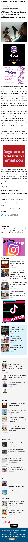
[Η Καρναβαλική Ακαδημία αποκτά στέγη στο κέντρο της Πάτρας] (5, 348)
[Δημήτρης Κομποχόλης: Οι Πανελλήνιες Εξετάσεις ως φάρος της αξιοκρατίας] (4, 377)
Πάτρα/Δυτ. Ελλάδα (13, 8)
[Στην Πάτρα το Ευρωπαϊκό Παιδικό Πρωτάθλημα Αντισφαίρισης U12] (4, 512)
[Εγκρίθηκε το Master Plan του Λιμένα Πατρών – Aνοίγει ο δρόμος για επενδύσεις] (4, 493)
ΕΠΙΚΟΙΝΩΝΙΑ (14, 525)
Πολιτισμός (17, 8)
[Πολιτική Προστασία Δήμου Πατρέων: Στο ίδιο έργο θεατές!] (4, 384)
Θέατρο (8, 8)
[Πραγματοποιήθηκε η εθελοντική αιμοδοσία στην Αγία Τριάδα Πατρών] (5, 286)
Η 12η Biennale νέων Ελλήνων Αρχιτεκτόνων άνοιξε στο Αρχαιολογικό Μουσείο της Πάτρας (16, 460)
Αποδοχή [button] (12, 539)
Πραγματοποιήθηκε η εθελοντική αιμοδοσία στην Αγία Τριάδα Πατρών (18, 284)
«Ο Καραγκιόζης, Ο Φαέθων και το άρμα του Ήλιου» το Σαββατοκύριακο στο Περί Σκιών (13, 14)
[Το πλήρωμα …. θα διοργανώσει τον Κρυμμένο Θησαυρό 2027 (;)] (5, 330)
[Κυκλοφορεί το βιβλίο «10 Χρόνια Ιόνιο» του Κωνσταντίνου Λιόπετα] (4, 412)
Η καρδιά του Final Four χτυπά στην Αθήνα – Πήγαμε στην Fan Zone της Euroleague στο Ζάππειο (16, 503)
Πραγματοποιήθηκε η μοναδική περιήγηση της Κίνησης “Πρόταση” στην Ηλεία (16, 451)
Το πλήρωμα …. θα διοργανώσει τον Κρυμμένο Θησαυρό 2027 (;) (17, 329)
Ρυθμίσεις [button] (17, 539)
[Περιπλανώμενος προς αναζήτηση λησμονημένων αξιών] (4, 391)
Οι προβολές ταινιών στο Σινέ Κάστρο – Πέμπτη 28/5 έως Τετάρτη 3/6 (17, 263)
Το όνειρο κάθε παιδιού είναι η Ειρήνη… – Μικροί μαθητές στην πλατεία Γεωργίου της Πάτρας (18, 293)
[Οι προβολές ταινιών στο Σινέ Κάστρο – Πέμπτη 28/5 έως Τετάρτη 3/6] (5, 264)
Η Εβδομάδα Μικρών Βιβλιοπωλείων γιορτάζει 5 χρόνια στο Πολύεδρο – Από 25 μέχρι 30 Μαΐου (17, 419)
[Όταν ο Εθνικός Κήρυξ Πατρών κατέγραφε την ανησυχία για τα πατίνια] (5, 339)
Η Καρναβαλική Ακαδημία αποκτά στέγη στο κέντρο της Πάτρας (16, 347)
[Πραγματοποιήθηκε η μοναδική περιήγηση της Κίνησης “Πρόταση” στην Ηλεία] (4, 452)
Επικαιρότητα (5, 8)
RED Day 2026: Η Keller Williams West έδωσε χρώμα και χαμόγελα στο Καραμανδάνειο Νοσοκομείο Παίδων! (16, 484)
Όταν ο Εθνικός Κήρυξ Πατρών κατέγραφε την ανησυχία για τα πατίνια (16, 338)
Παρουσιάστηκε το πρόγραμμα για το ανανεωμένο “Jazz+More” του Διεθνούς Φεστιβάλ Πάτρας (16, 428)
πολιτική (9, 536)
